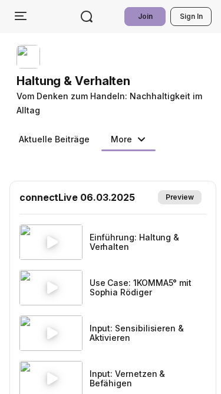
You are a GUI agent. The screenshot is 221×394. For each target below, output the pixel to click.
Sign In (191, 16)
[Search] (86, 16)
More (121, 139)
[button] (115, 81)
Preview (180, 197)
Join (145, 16)
